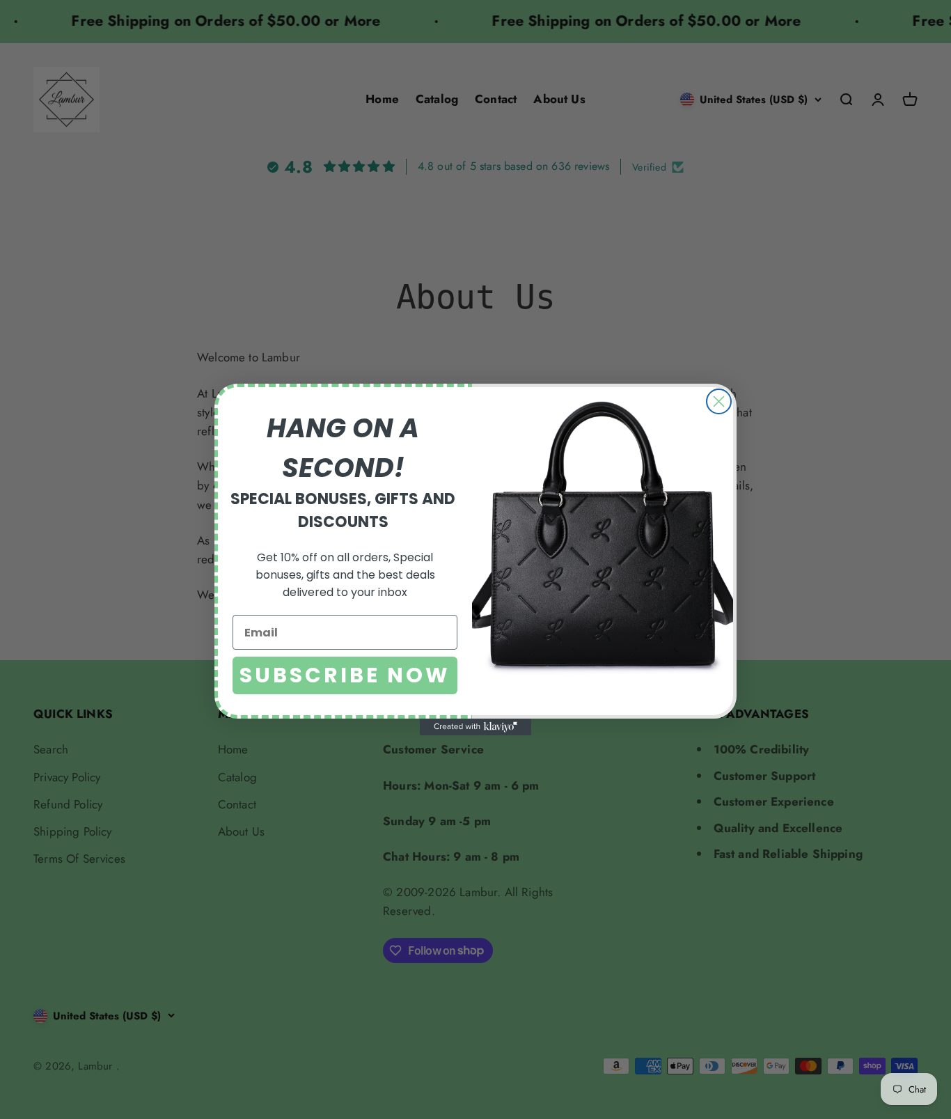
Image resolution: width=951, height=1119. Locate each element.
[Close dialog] (719, 401)
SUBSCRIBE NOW (344, 675)
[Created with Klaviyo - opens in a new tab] (475, 727)
